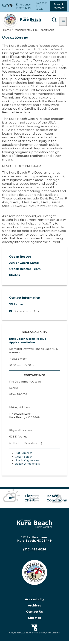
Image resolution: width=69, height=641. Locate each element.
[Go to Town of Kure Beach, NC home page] (21, 14)
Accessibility (34, 599)
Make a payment (58, 6)
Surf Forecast (23, 453)
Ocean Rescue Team (25, 269)
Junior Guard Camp (24, 262)
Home (7, 30)
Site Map (34, 618)
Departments (22, 30)
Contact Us (34, 611)
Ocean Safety (23, 456)
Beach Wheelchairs (27, 463)
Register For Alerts (41, 6)
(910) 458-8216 (34, 549)
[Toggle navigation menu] (63, 21)
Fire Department (43, 30)
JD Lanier (16, 304)
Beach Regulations (27, 460)
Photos (14, 275)
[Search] (54, 20)
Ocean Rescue (20, 256)
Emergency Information (23, 6)
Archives (34, 605)
